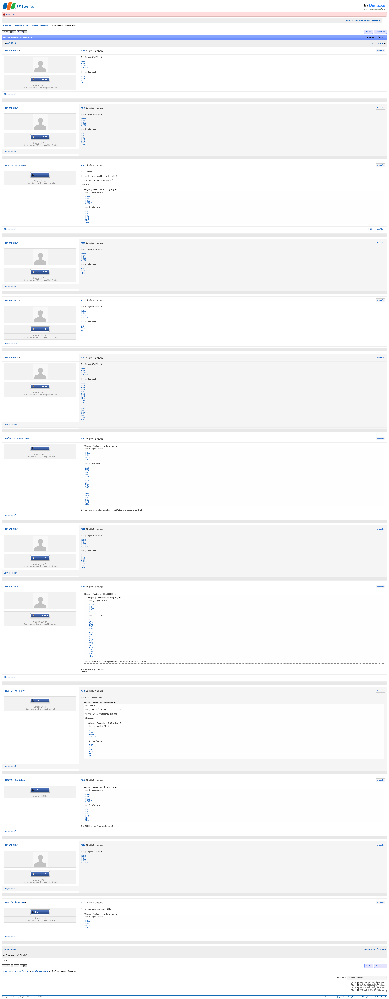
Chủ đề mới (378, 43)
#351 (83, 300)
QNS (83, 415)
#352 (83, 358)
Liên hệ (384, 997)
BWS (83, 390)
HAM (83, 555)
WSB (83, 330)
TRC (83, 83)
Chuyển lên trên (10, 94)
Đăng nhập (10, 14)
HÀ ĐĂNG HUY (11, 51)
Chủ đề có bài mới (362, 20)
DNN (83, 326)
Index (83, 61)
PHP (83, 409)
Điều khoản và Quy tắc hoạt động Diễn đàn (342, 997)
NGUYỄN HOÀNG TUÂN (15, 780)
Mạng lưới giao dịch (370, 997)
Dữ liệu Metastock (40, 26)
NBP (83, 400)
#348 (83, 691)
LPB (83, 398)
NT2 (83, 405)
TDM (83, 568)
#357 (83, 902)
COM (83, 76)
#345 (83, 51)
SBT (83, 142)
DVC (83, 136)
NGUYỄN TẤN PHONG (15, 165)
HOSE (83, 66)
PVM (83, 411)
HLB (83, 396)
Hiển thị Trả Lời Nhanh (375, 949)
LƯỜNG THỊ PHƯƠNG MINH (17, 439)
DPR (83, 78)
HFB (83, 140)
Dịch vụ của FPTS (21, 26)
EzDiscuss (6, 26)
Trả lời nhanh (9, 949)
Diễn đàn (349, 20)
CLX (83, 394)
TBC (83, 273)
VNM (83, 419)
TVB (83, 328)
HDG (83, 138)
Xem (381, 37)
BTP (83, 271)
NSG (83, 402)
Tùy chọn (369, 37)
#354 (83, 587)
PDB (83, 559)
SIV (82, 565)
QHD (83, 413)
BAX (83, 383)
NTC (83, 407)
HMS (83, 557)
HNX (83, 63)
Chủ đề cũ (11, 43)
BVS (83, 385)
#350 (83, 243)
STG (83, 417)
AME (83, 269)
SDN (83, 144)
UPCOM (84, 68)
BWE (83, 388)
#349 (83, 780)
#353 (83, 439)
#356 (83, 845)
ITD (82, 81)
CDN (83, 392)
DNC (83, 134)
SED (83, 563)
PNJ (83, 561)
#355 (83, 529)
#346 (83, 108)
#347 (83, 165)
